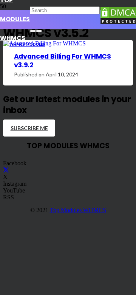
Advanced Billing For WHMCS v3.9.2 (62, 61)
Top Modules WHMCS (78, 210)
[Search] (33, 31)
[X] (6, 170)
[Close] (39, 31)
